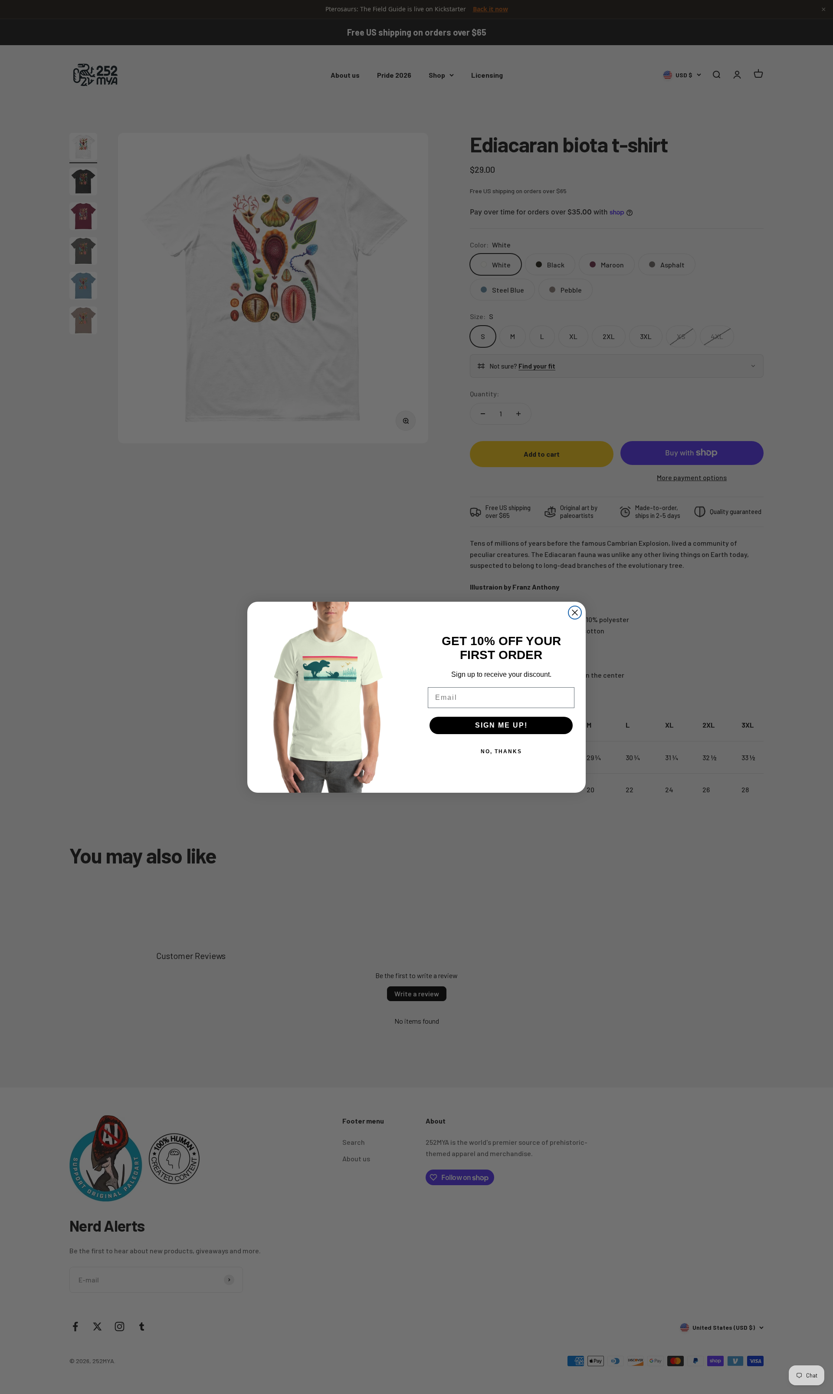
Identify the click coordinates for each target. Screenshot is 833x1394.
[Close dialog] (574, 612)
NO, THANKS (501, 751)
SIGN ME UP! (501, 725)
